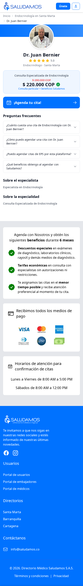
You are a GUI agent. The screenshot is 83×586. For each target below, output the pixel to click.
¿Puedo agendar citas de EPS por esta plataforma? (38, 154)
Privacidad (61, 576)
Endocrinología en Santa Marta (35, 16)
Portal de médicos (16, 489)
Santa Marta (12, 512)
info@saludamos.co (25, 549)
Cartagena (10, 526)
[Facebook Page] (6, 453)
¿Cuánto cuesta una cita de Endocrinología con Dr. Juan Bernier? (38, 127)
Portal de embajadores (19, 482)
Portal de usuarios (16, 475)
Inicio (6, 16)
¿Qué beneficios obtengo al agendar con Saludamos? (32, 166)
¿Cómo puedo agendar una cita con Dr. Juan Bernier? (34, 141)
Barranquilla (12, 519)
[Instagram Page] (15, 453)
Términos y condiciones (31, 576)
